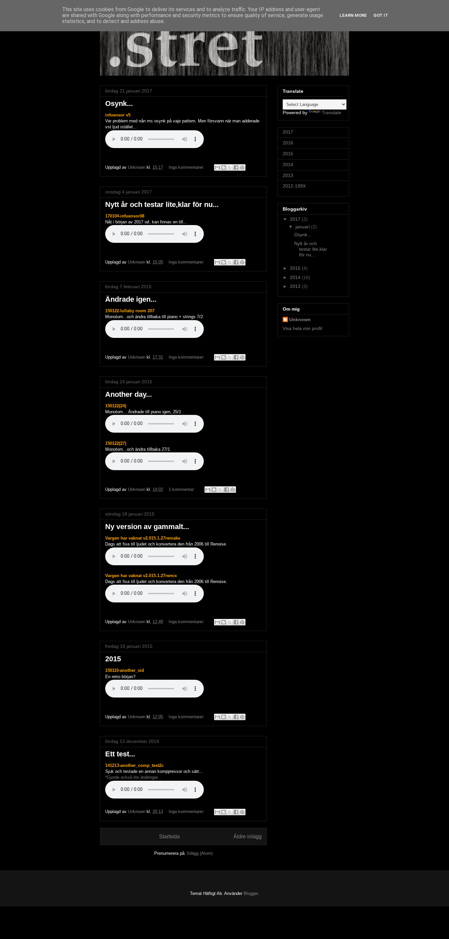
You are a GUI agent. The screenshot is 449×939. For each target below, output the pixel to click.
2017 (288, 132)
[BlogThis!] (223, 167)
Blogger (251, 893)
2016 (288, 142)
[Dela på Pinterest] (242, 167)
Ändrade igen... (130, 299)
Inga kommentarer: (187, 167)
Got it (380, 15)
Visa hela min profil (302, 328)
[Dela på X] (229, 167)
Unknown (300, 319)
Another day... (128, 394)
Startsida (169, 836)
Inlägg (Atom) (200, 853)
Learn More (353, 15)
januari (303, 226)
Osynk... (119, 103)
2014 (288, 164)
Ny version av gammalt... (147, 526)
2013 (288, 175)
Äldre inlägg (247, 836)
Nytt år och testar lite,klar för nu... (162, 204)
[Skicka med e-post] (217, 167)
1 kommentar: (182, 489)
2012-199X (294, 186)
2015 (113, 659)
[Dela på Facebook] (236, 167)
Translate (331, 112)
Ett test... (120, 754)
